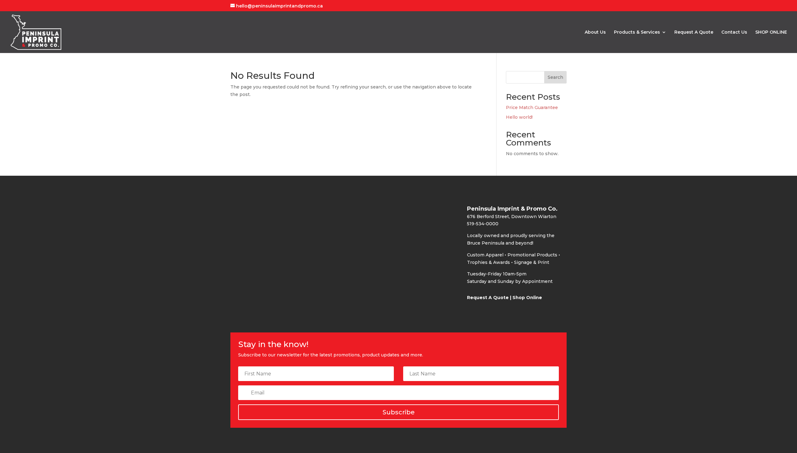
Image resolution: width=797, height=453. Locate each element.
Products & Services (637, 32)
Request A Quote (693, 32)
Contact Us (734, 32)
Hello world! (519, 117)
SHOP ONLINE (771, 32)
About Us (595, 32)
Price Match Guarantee (532, 107)
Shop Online (527, 297)
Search (555, 77)
